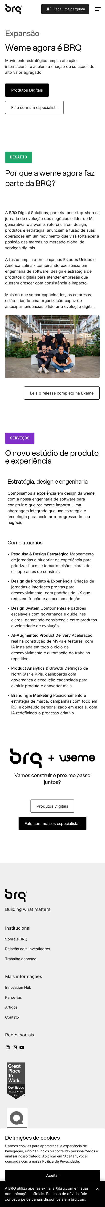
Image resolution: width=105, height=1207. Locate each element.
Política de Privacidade (60, 1161)
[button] (98, 9)
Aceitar (52, 1175)
